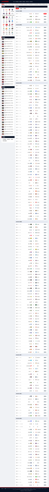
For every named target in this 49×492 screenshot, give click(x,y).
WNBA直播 (9, 4)
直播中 (45, 13)
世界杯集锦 (31, 1)
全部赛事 (17, 8)
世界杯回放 (27, 1)
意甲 (20, 102)
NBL (20, 19)
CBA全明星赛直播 (16, 4)
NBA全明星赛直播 (21, 4)
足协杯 (20, 410)
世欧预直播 (43, 4)
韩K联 (20, 310)
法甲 (20, 99)
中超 (20, 74)
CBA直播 (12, 4)
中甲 (20, 166)
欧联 (20, 27)
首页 (14, 1)
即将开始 (45, 16)
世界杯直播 (16, 1)
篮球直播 (23, 1)
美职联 (20, 271)
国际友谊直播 (47, 4)
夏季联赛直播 (25, 4)
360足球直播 (5, 1)
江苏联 (20, 185)
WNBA (20, 13)
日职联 (20, 127)
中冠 (20, 429)
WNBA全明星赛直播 (35, 4)
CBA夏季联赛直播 (30, 4)
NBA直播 (6, 4)
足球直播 (20, 1)
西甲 (20, 63)
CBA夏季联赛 (21, 426)
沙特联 (20, 80)
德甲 (20, 96)
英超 (20, 177)
